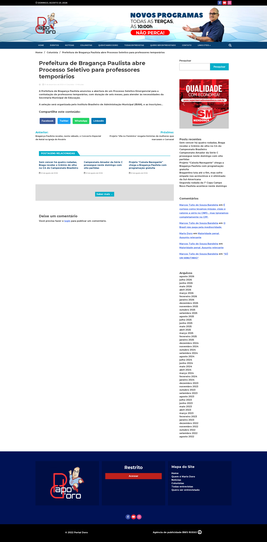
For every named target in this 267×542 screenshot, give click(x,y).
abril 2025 (185, 329)
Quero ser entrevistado (163, 45)
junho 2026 (186, 283)
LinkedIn (98, 121)
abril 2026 (185, 289)
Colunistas (86, 45)
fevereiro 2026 (188, 296)
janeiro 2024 (186, 380)
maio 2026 (185, 286)
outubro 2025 (187, 309)
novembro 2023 (188, 386)
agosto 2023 (186, 396)
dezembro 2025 (188, 303)
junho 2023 (186, 403)
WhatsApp (81, 121)
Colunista (70, 84)
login (67, 221)
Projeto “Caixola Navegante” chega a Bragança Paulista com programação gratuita (148, 165)
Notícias (69, 45)
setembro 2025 (188, 313)
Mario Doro (186, 233)
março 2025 (186, 333)
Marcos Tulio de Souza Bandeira (198, 205)
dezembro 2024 (189, 343)
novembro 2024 (188, 346)
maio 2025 (185, 326)
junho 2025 (185, 323)
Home (41, 45)
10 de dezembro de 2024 (54, 84)
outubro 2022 (187, 430)
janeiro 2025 (186, 339)
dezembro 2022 (188, 423)
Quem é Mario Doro (108, 45)
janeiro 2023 (186, 420)
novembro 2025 (188, 306)
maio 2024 (185, 366)
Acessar (133, 476)
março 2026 (186, 293)
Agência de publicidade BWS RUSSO (175, 532)
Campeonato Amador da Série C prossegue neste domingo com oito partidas (103, 165)
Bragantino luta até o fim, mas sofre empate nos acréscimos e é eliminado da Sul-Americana (202, 176)
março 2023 (186, 413)
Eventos (54, 45)
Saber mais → (105, 194)
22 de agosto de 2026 (49, 173)
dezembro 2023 (188, 383)
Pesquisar (185, 60)
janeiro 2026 (186, 299)
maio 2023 (185, 406)
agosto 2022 (186, 436)
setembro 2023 (188, 393)
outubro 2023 (187, 390)
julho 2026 (185, 279)
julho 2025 (185, 319)
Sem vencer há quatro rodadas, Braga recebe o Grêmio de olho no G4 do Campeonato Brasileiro (58, 165)
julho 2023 (185, 400)
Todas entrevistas (134, 45)
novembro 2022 (188, 426)
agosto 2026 (186, 276)
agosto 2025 (186, 316)
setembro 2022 (188, 433)
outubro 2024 (187, 349)
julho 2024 (185, 360)
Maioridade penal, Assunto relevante (201, 247)
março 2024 (186, 373)
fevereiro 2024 (188, 376)
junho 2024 (186, 363)
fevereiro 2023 (188, 416)
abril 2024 (185, 370)
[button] (204, 104)
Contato (186, 45)
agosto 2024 (186, 356)
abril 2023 (185, 410)
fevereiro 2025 (188, 336)
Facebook (47, 121)
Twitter (64, 121)
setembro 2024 (188, 353)
